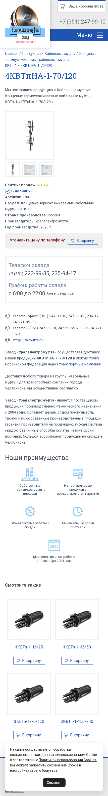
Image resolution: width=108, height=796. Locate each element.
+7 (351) (82, 22)
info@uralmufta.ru (28, 340)
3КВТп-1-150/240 (77, 721)
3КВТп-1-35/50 (77, 647)
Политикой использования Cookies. (68, 760)
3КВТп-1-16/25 (29, 647)
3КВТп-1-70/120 (29, 721)
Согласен (54, 782)
